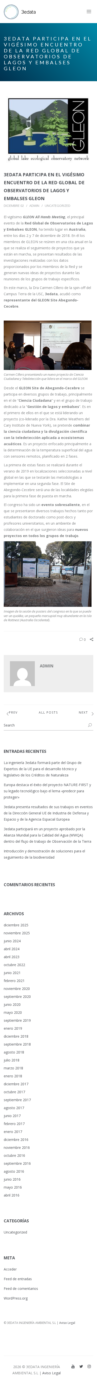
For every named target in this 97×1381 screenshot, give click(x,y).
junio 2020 (12, 1004)
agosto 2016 (14, 1171)
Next (83, 712)
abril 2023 (11, 956)
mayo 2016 (13, 1187)
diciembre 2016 (16, 1139)
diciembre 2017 (16, 1084)
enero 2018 (13, 1076)
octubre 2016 (14, 1155)
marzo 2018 (13, 1068)
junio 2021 (12, 972)
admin (34, 205)
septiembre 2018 (17, 1044)
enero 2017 (13, 1131)
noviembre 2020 (17, 988)
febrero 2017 (14, 1123)
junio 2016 (12, 1179)
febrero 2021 (14, 980)
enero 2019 (13, 1028)
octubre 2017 (14, 1092)
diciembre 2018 (16, 1036)
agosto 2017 (14, 1107)
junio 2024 (12, 941)
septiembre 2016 (17, 1163)
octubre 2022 (14, 964)
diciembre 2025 (16, 925)
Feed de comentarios (21, 1288)
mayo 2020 (13, 1012)
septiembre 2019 (17, 1020)
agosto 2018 (14, 1052)
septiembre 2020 (17, 996)
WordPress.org (16, 1298)
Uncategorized (57, 205)
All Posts (48, 712)
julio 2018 (11, 1060)
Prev (13, 712)
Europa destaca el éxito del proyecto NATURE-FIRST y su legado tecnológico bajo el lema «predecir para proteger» (47, 791)
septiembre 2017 (17, 1099)
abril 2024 (11, 948)
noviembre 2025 (17, 933)
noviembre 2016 (17, 1147)
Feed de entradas (18, 1278)
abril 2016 (11, 1195)
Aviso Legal (67, 1323)
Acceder (10, 1269)
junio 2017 (12, 1115)
